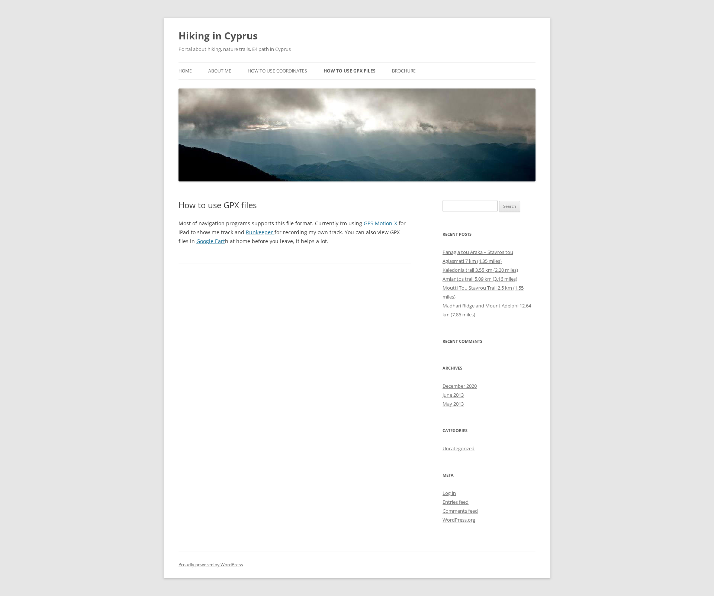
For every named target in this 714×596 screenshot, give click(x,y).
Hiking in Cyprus (218, 35)
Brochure (404, 71)
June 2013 (453, 395)
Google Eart (210, 241)
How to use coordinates (277, 71)
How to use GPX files (350, 71)
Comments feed (460, 511)
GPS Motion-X (380, 223)
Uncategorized (459, 448)
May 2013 (453, 403)
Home (185, 71)
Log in (449, 493)
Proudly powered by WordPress (210, 564)
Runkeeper (260, 232)
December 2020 (460, 386)
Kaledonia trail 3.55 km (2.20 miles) (480, 270)
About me (219, 71)
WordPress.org (459, 519)
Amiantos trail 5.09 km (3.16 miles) (480, 279)
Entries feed (456, 502)
